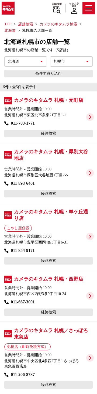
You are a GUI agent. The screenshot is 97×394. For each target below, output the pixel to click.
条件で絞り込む (48, 73)
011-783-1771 (23, 123)
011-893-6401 (23, 183)
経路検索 (48, 133)
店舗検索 (57, 4)
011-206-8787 (23, 374)
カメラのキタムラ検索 (58, 24)
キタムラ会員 (74, 4)
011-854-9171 (23, 250)
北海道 (10, 31)
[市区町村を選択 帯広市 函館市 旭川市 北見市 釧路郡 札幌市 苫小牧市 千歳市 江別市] (71, 61)
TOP (8, 24)
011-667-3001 (23, 302)
